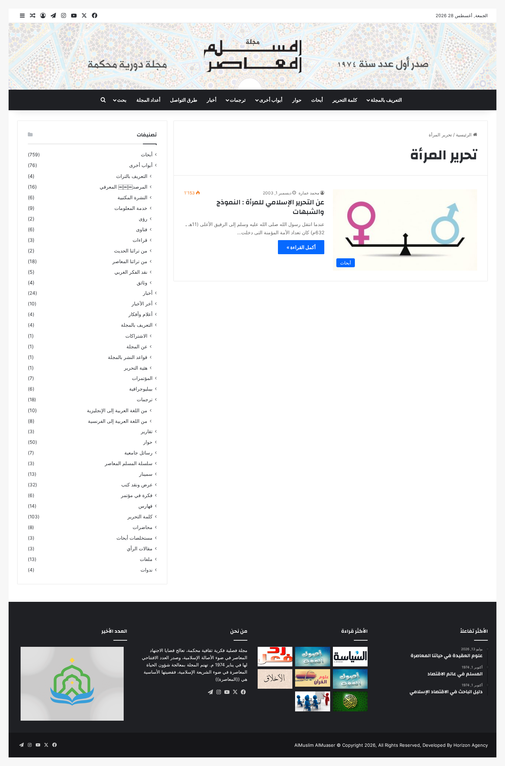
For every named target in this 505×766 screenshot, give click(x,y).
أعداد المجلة (148, 100)
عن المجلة (136, 346)
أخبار (211, 100)
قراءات (140, 240)
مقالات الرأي (140, 548)
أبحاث (317, 100)
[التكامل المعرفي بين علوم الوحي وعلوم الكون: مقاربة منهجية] (312, 678)
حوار (297, 100)
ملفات (146, 559)
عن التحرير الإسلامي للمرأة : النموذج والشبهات (270, 207)
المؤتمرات (142, 378)
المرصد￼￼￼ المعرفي (123, 187)
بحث (121, 100)
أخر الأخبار (142, 303)
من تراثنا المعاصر (129, 261)
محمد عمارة (309, 192)
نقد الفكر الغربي (130, 272)
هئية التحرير (135, 368)
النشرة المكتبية (132, 197)
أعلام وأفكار (140, 314)
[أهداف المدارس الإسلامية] (312, 701)
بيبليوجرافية (141, 389)
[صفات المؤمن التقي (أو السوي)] (275, 679)
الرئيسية (464, 134)
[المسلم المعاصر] (252, 56)
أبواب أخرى (141, 165)
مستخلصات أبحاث (134, 538)
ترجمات (238, 100)
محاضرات (143, 527)
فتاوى (141, 229)
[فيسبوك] (243, 692)
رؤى (143, 219)
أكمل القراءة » (301, 247)
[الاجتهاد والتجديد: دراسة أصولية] (350, 679)
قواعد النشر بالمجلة (127, 357)
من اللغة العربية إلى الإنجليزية (117, 410)
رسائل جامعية (138, 452)
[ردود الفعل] (275, 656)
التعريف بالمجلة (386, 100)
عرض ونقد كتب (137, 484)
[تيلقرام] (210, 692)
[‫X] (235, 692)
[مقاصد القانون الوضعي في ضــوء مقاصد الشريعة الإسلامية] (312, 656)
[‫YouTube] (227, 692)
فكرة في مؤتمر (137, 495)
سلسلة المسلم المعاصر (129, 463)
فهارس (145, 506)
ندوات (147, 570)
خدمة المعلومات (130, 208)
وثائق (142, 282)
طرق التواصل (183, 100)
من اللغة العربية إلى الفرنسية (117, 421)
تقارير (147, 431)
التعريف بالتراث (131, 176)
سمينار (146, 474)
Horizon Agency (470, 745)
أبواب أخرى (270, 100)
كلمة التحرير (345, 100)
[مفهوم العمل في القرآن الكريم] (350, 701)
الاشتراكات (136, 336)
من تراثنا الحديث (130, 251)
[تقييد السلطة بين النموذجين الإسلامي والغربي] (350, 656)
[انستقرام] (218, 692)
